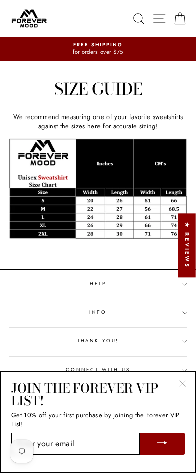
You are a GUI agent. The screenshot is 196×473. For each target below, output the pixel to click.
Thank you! (98, 340)
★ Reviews (187, 245)
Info (97, 312)
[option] (98, 49)
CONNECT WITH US (98, 369)
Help (98, 283)
